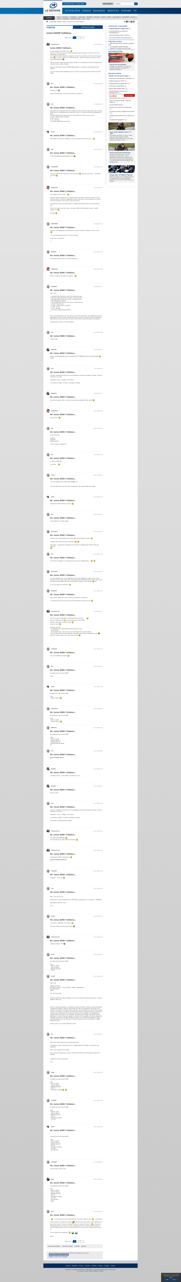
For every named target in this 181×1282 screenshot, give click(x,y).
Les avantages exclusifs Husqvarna (119, 46)
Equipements (117, 17)
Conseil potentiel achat (117, 104)
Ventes (59, 18)
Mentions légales (93, 1271)
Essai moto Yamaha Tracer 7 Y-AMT (119, 35)
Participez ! (129, 95)
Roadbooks (126, 17)
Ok (167, 1279)
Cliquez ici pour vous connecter (58, 1256)
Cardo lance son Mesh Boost (118, 86)
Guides (100, 1265)
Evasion (59, 21)
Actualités (74, 1265)
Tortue (64, 21)
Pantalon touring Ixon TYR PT (118, 81)
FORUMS (126, 11)
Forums (49, 18)
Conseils (94, 1265)
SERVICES (113, 11)
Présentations (76, 18)
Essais (81, 1265)
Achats (133, 17)
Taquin (103, 17)
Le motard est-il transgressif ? (118, 119)
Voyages (106, 1265)
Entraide (66, 18)
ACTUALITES (72, 11)
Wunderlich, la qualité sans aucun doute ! (120, 48)
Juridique (81, 17)
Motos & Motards (62, 17)
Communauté (52, 21)
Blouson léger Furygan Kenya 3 (118, 88)
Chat (83, 18)
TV (135, 11)
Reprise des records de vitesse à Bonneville (122, 78)
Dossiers (87, 1265)
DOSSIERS (99, 11)
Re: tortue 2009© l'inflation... (63, 87)
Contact (101, 1271)
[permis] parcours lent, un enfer (118, 98)
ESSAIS (86, 11)
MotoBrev (90, 17)
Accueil (68, 1265)
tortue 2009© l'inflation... (61, 48)
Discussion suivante (67, 1246)
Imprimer (83, 1246)
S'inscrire (80, 4)
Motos (109, 17)
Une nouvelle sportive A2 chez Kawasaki (121, 37)
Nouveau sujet (87, 27)
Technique (73, 17)
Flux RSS (77, 1246)
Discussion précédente (54, 1246)
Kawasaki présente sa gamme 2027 (120, 83)
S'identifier (69, 4)
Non (174, 1279)
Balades (97, 17)
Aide (88, 18)
